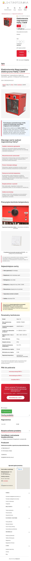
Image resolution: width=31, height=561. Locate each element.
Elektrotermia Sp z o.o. (6, 13)
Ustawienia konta (9, 515)
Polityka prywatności (10, 535)
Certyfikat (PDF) (15, 379)
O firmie (7, 551)
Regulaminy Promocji (10, 542)
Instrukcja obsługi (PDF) (15, 371)
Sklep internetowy (14, 558)
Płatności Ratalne (9, 524)
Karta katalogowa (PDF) (15, 375)
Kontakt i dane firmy (10, 549)
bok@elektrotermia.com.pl (7, 457)
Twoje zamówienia (9, 510)
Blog (7, 554)
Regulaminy (8, 540)
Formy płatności (9, 521)
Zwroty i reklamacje (10, 501)
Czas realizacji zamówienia (11, 529)
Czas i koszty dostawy (10, 526)
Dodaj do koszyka (21, 53)
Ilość (18, 38)
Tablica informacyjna (10, 537)
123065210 (4, 454)
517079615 (5, 480)
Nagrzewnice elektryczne (17, 13)
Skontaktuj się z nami (15, 397)
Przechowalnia (9, 512)
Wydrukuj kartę (6, 411)
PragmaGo (8, 503)
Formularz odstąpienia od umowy (12, 496)
